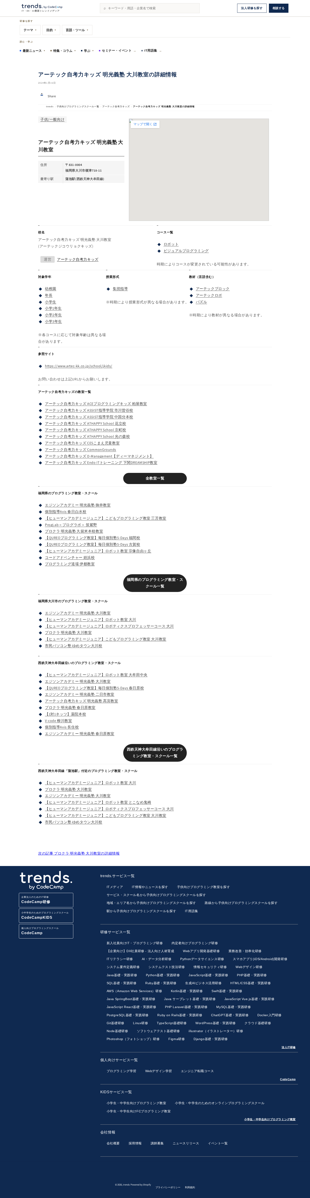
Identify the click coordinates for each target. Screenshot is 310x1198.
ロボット (171, 244)
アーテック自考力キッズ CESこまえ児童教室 (82, 443)
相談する (279, 8)
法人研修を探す (252, 8)
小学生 (50, 302)
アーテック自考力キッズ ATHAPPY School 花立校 (85, 423)
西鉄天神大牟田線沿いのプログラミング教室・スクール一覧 (155, 752)
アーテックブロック (213, 288)
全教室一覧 (155, 478)
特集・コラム (64, 51)
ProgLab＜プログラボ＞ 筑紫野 (71, 524)
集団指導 (120, 288)
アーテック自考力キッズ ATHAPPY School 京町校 (85, 429)
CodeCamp (288, 1079)
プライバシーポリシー (167, 1187)
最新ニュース (34, 51)
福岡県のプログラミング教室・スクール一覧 (155, 583)
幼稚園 (50, 288)
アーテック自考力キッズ (116, 106)
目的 (51, 30)
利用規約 (190, 1187)
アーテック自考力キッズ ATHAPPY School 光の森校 (87, 436)
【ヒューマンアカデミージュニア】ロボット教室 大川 (90, 619)
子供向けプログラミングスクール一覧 (78, 106)
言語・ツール (77, 30)
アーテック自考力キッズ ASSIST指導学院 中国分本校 (89, 416)
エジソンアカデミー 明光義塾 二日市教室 (79, 694)
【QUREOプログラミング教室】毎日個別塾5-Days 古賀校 (92, 544)
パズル (201, 302)
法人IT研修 (289, 1047)
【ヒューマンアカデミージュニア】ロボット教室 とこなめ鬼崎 (98, 802)
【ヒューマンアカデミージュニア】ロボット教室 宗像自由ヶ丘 (98, 551)
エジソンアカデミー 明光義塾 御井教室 (78, 505)
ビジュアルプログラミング (186, 250)
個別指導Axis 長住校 (62, 727)
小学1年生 (53, 308)
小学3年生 (53, 321)
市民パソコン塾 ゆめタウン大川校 (73, 645)
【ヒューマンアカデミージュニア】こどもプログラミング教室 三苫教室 (105, 518)
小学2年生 (53, 314)
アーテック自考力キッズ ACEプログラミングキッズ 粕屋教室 (96, 403)
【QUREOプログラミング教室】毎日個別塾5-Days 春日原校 (94, 688)
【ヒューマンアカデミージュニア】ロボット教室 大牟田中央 (96, 674)
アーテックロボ (209, 295)
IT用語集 (153, 50)
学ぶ (89, 51)
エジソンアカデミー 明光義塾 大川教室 (78, 613)
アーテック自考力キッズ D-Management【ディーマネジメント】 (99, 456)
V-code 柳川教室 (58, 720)
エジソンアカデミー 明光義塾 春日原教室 (79, 733)
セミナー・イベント (119, 50)
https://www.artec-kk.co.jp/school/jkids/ (78, 366)
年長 (48, 295)
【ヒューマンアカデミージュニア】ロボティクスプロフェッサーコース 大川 (109, 626)
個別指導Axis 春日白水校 (65, 511)
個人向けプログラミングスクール (40, 931)
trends (50, 106)
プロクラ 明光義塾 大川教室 (68, 632)
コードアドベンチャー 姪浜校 (70, 557)
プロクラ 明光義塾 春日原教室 (70, 707)
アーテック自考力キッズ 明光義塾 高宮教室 (81, 701)
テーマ (30, 30)
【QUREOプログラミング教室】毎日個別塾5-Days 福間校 (92, 537)
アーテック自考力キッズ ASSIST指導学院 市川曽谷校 (89, 410)
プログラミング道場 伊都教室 (70, 564)
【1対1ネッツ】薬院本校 (65, 714)
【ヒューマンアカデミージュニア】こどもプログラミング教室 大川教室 (105, 639)
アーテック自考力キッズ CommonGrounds (80, 449)
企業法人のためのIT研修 (35, 900)
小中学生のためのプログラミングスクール (45, 915)
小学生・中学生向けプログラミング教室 (270, 1119)
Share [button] (52, 96)
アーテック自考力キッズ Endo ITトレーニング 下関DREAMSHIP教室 (101, 462)
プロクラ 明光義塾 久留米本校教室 (74, 531)
